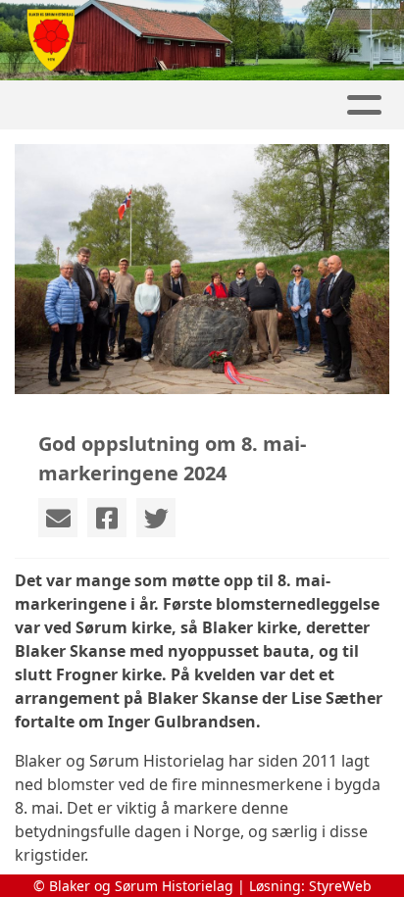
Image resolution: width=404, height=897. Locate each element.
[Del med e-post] (57, 517)
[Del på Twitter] (156, 517)
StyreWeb (340, 885)
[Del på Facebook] (106, 517)
